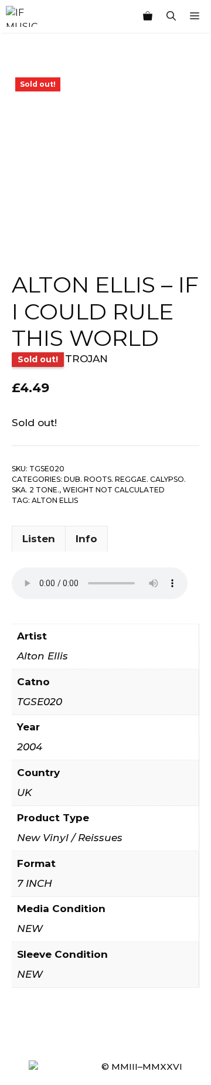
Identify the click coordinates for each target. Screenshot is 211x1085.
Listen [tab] (38, 539)
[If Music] (22, 16)
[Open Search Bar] (171, 16)
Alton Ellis (55, 500)
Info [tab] (86, 539)
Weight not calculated (114, 489)
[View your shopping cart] (147, 16)
